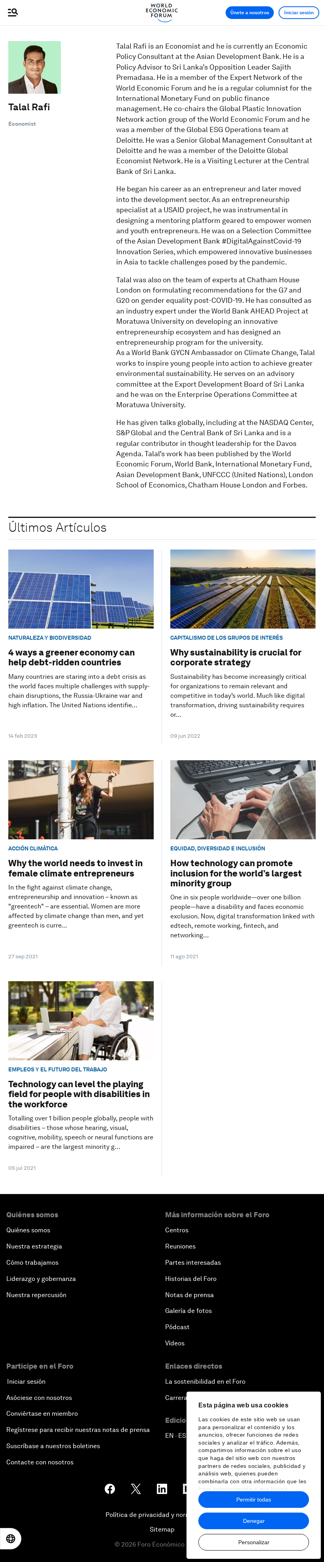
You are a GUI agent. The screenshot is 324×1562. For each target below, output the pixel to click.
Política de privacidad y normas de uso (162, 1515)
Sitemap (162, 1529)
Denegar (254, 1521)
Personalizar (253, 1542)
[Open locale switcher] (10, 1538)
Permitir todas (253, 1499)
